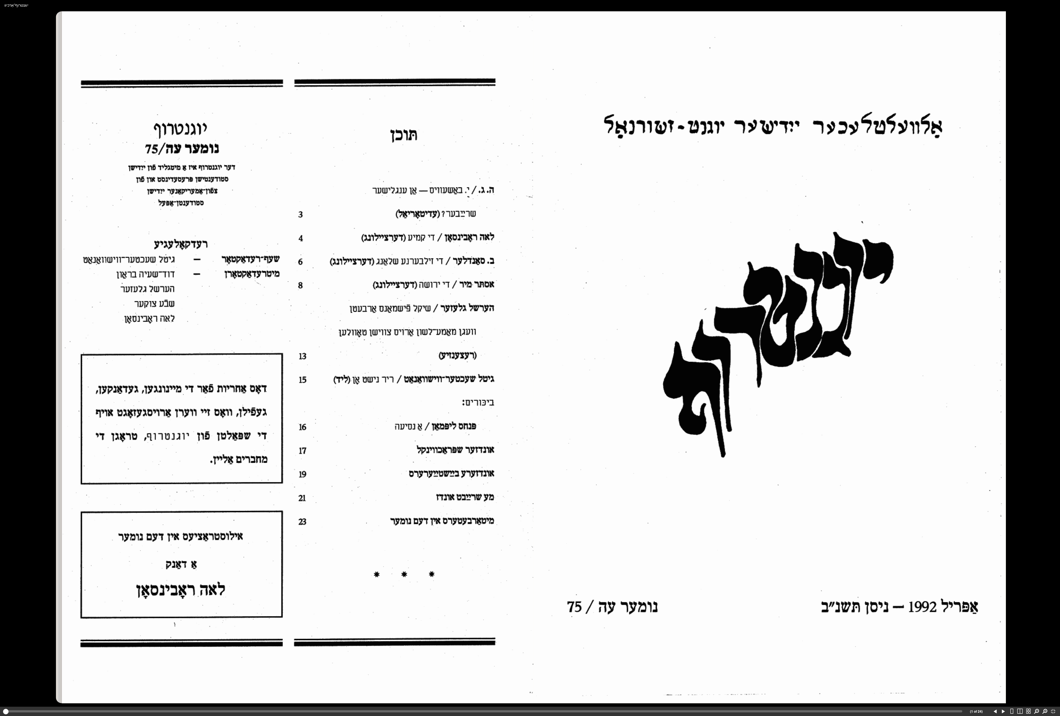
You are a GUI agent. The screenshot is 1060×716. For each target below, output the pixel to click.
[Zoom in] (1045, 711)
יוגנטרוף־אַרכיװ (16, 5)
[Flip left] (995, 711)
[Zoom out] (1036, 711)
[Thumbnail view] (1028, 711)
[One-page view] (1012, 711)
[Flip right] (1003, 711)
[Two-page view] (1020, 711)
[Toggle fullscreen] (1053, 711)
